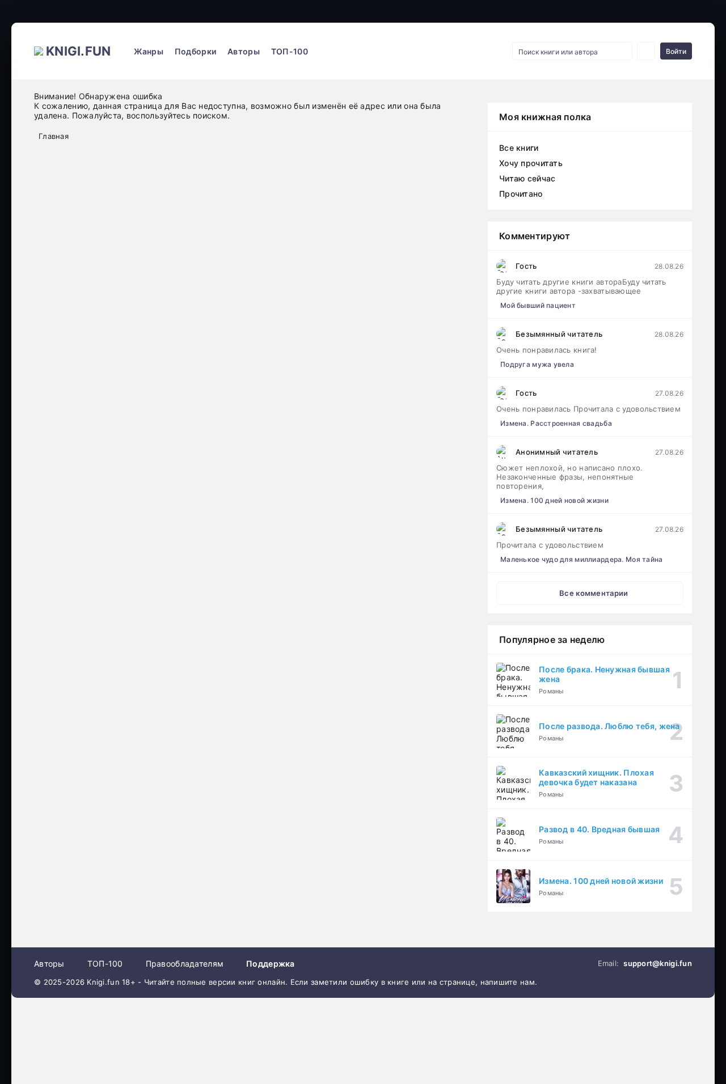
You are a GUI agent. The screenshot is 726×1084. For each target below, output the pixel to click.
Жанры (148, 51)
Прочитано (521, 193)
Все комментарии (593, 593)
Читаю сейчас (527, 178)
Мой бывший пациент (538, 305)
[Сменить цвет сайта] (646, 51)
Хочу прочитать (531, 163)
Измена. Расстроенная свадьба (556, 423)
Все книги (519, 148)
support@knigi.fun (657, 963)
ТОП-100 (289, 51)
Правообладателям (184, 963)
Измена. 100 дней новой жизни (554, 500)
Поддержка (270, 963)
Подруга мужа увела (537, 364)
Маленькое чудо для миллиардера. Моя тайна (581, 559)
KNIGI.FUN (78, 51)
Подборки (195, 51)
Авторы (243, 51)
